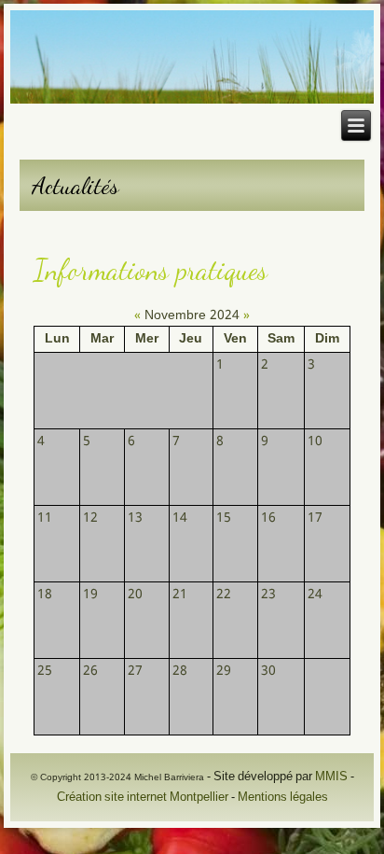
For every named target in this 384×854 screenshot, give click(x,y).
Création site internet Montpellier (142, 797)
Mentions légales (283, 797)
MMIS (331, 777)
